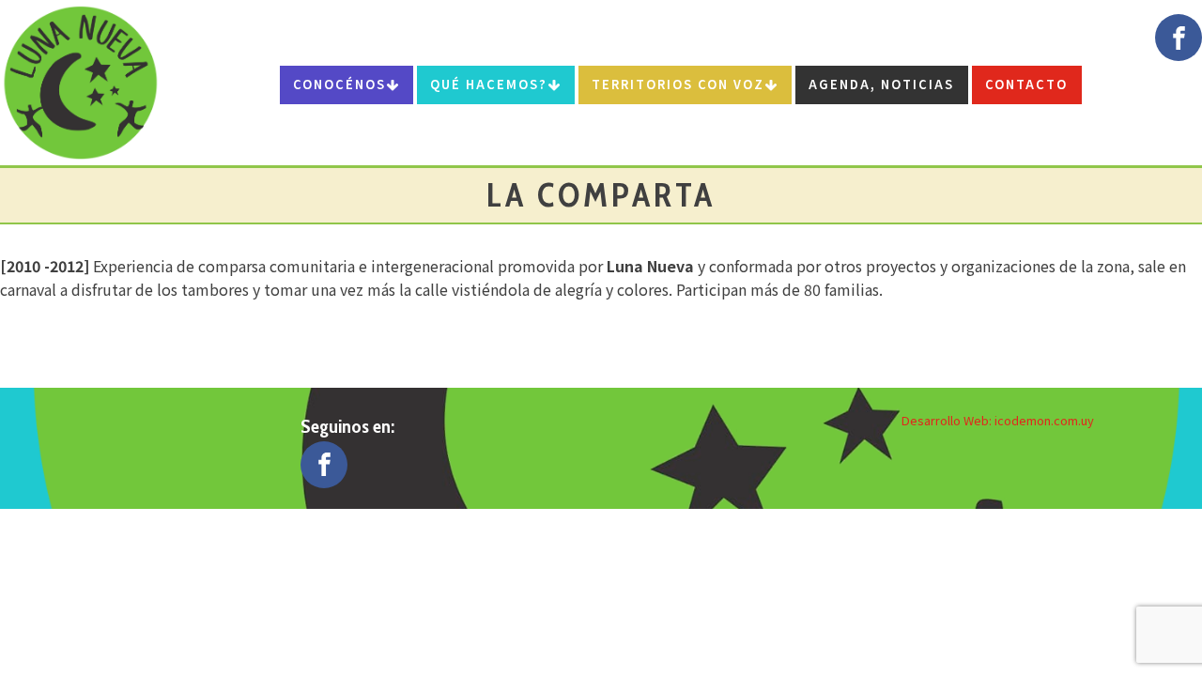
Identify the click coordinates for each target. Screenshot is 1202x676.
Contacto (1026, 84)
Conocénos (339, 84)
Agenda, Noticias (881, 84)
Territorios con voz (678, 84)
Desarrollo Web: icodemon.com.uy (998, 420)
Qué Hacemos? (488, 84)
